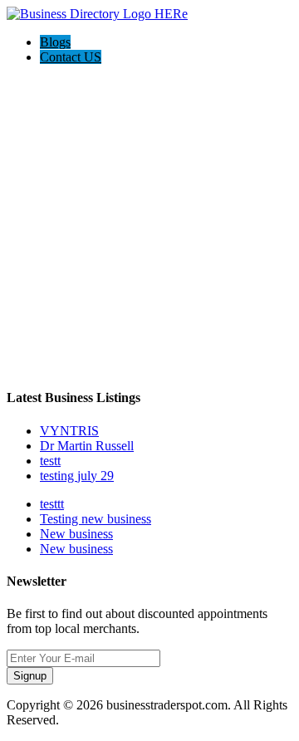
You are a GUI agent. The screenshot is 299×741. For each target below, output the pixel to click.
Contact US (70, 57)
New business (76, 534)
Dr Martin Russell (87, 446)
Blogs (55, 42)
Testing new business (95, 519)
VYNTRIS (69, 431)
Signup (30, 676)
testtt (52, 504)
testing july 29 (77, 476)
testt (50, 461)
